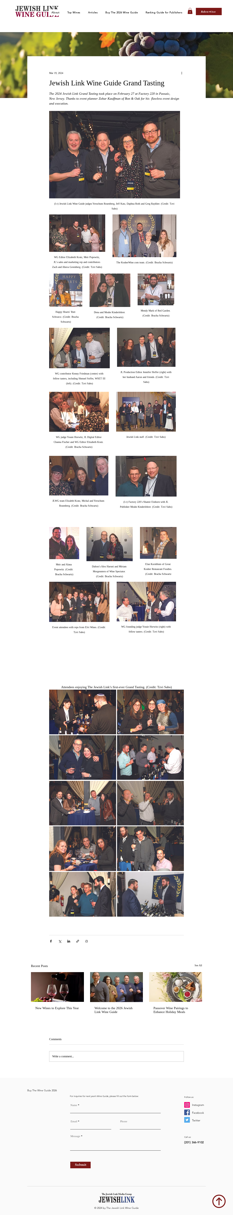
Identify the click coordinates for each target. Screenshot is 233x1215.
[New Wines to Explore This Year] (57, 987)
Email (74, 1121)
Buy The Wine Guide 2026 (42, 1090)
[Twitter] (187, 1120)
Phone (123, 1121)
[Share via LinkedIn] (68, 941)
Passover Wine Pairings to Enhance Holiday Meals (170, 1010)
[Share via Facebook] (51, 941)
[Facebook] (187, 1112)
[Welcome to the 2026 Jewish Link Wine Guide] (116, 987)
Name (73, 1105)
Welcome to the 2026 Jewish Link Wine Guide (113, 1010)
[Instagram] (187, 1105)
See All (198, 965)
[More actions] (181, 73)
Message (75, 1136)
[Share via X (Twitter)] (60, 941)
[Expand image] (82, 712)
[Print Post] (86, 941)
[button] (73, 12)
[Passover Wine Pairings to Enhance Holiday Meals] (175, 987)
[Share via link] (77, 941)
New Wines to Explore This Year (57, 1008)
